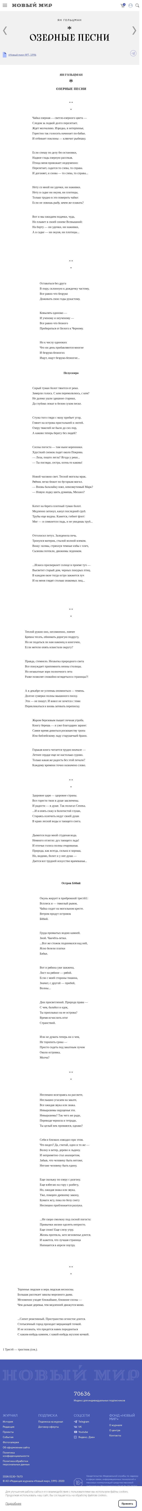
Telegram (83, 1421)
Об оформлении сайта (16, 1447)
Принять (127, 1503)
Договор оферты (48, 1426)
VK (80, 1426)
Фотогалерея (11, 1442)
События (8, 1437)
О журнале (115, 1425)
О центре (114, 1430)
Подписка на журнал (50, 1421)
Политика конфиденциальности (16, 1454)
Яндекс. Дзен (86, 1437)
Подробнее (13, 1503)
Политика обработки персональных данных (16, 1462)
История (8, 1421)
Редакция (8, 1426)
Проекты (8, 1432)
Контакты (115, 1435)
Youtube (83, 1432)
